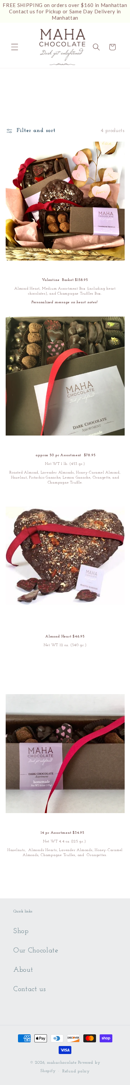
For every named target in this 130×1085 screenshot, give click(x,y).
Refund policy (76, 1071)
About (23, 969)
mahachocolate (62, 1063)
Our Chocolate (35, 950)
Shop (21, 931)
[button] (15, 47)
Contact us (29, 989)
